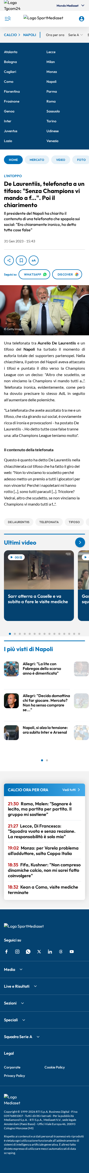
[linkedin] (49, 951)
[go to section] (80, 542)
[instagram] (17, 951)
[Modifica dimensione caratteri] (34, 260)
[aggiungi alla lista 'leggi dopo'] (21, 260)
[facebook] (6, 951)
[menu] (7, 18)
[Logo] (44, 19)
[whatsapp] (28, 951)
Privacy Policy (14, 1075)
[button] (44, 19)
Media (9, 969)
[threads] (60, 951)
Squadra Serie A (18, 1036)
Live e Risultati (16, 986)
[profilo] (81, 18)
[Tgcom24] (13, 5)
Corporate (12, 1067)
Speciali (11, 1019)
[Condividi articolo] (9, 260)
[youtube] (71, 951)
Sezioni (10, 1003)
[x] (39, 951)
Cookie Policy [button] (54, 1067)
